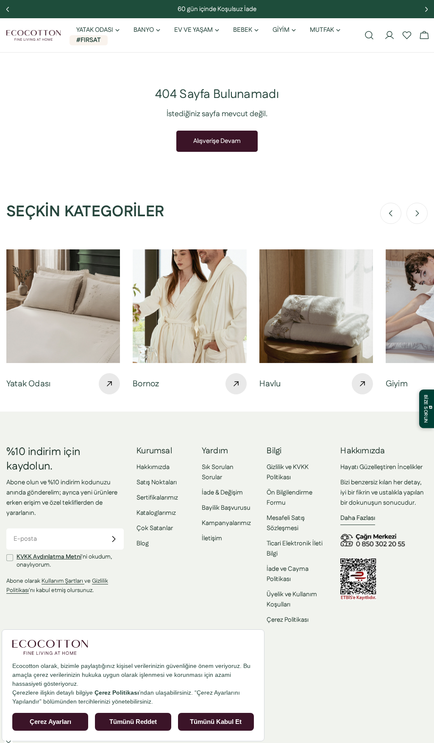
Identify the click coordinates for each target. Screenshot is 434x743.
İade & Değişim (222, 492)
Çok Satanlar (154, 528)
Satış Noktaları (156, 482)
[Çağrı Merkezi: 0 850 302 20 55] (374, 536)
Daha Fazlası (357, 518)
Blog (142, 543)
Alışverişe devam (217, 141)
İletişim (212, 538)
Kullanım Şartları (63, 581)
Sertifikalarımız (157, 497)
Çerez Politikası (288, 619)
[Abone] (113, 539)
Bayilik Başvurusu (226, 507)
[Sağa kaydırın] (417, 213)
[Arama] (369, 35)
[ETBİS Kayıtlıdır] (358, 563)
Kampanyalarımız (226, 523)
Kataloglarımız (156, 512)
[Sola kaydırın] (390, 213)
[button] (407, 35)
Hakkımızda (153, 467)
